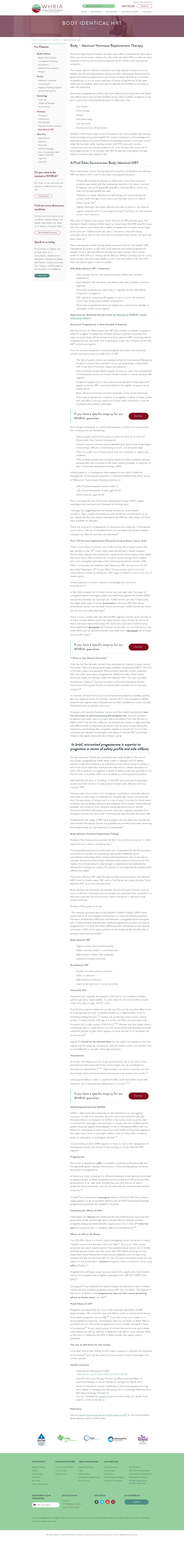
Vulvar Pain (42, 162)
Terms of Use (112, 1535)
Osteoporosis (43, 119)
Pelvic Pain (41, 134)
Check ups (42, 100)
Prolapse (41, 72)
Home (83, 12)
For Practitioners (130, 12)
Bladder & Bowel (43, 53)
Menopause (43, 115)
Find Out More (43, 196)
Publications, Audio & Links (89, 1477)
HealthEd (121, 314)
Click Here (138, 416)
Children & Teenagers (46, 103)
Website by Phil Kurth (129, 1535)
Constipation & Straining (47, 61)
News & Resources (146, 2)
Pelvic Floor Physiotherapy (139, 1470)
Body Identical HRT (46, 129)
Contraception (44, 84)
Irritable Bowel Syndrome (48, 68)
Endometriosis (43, 138)
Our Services (111, 12)
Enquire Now (42, 275)
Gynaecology (42, 95)
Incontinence (43, 65)
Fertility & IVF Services (47, 91)
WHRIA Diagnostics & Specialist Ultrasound (138, 1482)
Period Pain (42, 145)
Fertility (40, 76)
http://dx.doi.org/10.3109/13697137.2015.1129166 (102, 1374)
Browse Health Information (47, 232)
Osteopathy (109, 1474)
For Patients (96, 12)
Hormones (56, 40)
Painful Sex (42, 142)
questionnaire (106, 1396)
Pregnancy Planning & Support (50, 87)
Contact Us (144, 6)
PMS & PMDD (44, 122)
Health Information (86, 1467)
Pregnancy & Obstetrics (113, 1481)
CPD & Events (61, 1470)
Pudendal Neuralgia (45, 149)
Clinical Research (110, 1467)
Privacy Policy (100, 1535)
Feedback (136, 1502)
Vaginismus (42, 158)
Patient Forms (84, 1481)
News (81, 1470)
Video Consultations (40, 1484)
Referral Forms (61, 1474)
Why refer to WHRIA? (64, 1467)
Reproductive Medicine (138, 1477)
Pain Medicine (134, 1467)
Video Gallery (84, 1474)
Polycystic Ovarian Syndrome (49, 126)
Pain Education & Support (114, 1477)
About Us (136, 2)
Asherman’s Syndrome (47, 80)
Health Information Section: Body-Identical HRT (103, 1415)
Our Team (147, 12)
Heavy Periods (44, 107)
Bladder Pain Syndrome (47, 58)
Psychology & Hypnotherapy (140, 1474)
